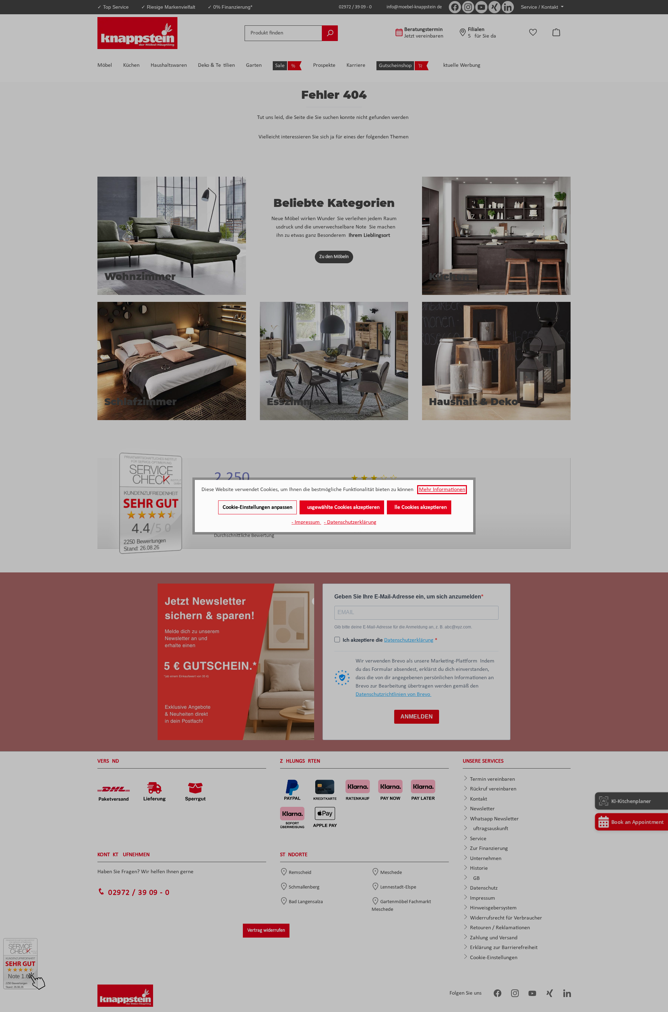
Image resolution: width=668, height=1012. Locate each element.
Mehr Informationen (442, 489)
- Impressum (306, 522)
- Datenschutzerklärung (350, 522)
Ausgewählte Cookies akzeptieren (342, 507)
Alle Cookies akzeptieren (419, 507)
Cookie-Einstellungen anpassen (257, 507)
